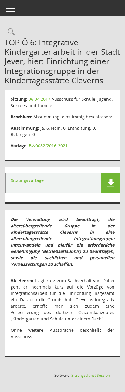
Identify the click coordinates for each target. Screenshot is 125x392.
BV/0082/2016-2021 (48, 146)
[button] (110, 183)
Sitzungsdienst (90, 375)
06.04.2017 (39, 99)
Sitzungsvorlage (27, 180)
